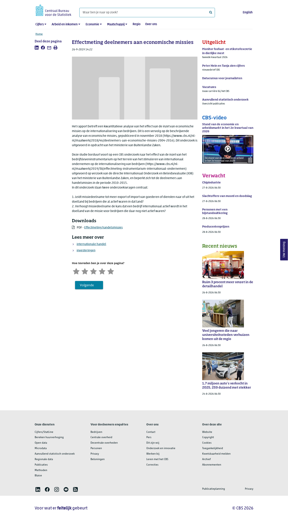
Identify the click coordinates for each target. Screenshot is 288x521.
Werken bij (152, 454)
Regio (136, 24)
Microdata (41, 448)
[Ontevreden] (85, 271)
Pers (148, 437)
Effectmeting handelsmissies (103, 227)
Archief (206, 459)
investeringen (86, 250)
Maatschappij (116, 24)
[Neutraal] (93, 271)
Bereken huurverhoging (49, 437)
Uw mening (284, 249)
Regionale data (44, 459)
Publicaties (41, 465)
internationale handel (91, 244)
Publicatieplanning (213, 489)
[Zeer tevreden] (110, 271)
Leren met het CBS (157, 459)
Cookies (207, 443)
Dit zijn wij (152, 443)
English (248, 12)
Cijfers (39, 24)
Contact (150, 432)
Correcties (152, 465)
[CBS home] (53, 9)
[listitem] (36, 47)
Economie (92, 24)
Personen (96, 448)
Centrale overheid (101, 437)
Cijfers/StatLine (44, 432)
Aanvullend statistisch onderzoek (55, 454)
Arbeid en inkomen (65, 24)
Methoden (41, 470)
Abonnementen (211, 465)
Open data (41, 443)
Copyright (208, 437)
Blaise (38, 475)
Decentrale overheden (104, 443)
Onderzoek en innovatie (160, 448)
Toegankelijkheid (212, 448)
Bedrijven (96, 432)
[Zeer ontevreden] (76, 271)
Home (39, 34)
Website (207, 432)
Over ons (151, 24)
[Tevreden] (102, 271)
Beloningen (98, 459)
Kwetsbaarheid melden (216, 454)
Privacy (95, 454)
